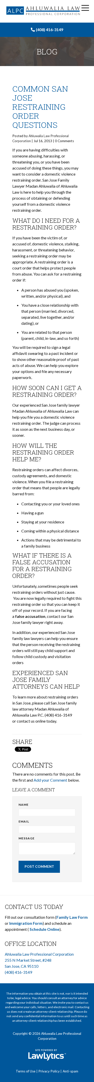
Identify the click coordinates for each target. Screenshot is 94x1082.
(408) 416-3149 (49, 29)
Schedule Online (44, 929)
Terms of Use (25, 1071)
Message (27, 838)
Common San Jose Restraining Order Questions (40, 106)
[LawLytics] (47, 1055)
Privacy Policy (49, 1071)
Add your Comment (50, 780)
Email (24, 821)
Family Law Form (72, 917)
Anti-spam (70, 1071)
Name (24, 804)
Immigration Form (26, 923)
